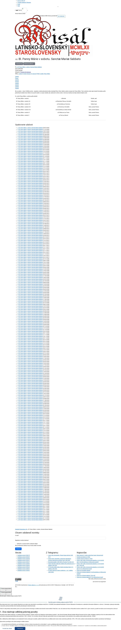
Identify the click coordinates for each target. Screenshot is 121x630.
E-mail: (17, 535)
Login (18, 4)
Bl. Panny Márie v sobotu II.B (23, 104)
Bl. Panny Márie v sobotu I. (22, 98)
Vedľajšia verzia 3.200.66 (23, 563)
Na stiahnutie (61, 16)
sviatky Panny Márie (45, 73)
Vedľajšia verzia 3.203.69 (23, 557)
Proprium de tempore (25, 72)
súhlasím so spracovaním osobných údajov (27, 543)
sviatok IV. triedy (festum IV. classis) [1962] (29, 73)
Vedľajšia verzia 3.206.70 (23, 555)
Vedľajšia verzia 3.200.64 (23, 567)
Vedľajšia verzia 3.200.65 (23, 565)
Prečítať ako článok (7, 628)
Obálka (16, 529)
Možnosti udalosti (28, 63)
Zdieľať (17, 76)
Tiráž (18, 6)
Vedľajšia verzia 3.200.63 (23, 568)
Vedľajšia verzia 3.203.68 (23, 558)
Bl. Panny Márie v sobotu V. (22, 115)
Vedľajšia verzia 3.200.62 (23, 570)
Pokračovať (20, 628)
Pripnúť (17, 81)
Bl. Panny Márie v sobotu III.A (23, 107)
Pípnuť (16, 78)
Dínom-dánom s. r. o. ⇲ (33, 585)
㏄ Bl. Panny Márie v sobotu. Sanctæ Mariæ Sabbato (30, 127)
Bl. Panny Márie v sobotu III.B (23, 109)
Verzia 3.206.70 (21, 0)
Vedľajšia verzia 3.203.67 (23, 560)
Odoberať (18, 548)
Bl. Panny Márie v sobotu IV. (23, 112)
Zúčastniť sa (19, 63)
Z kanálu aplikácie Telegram (24, 2)
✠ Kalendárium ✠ (22, 529)
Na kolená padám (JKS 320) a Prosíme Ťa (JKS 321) (61, 562)
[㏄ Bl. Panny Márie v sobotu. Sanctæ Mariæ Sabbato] (28, 67)
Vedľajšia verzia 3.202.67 (23, 562)
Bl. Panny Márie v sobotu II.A (23, 101)
